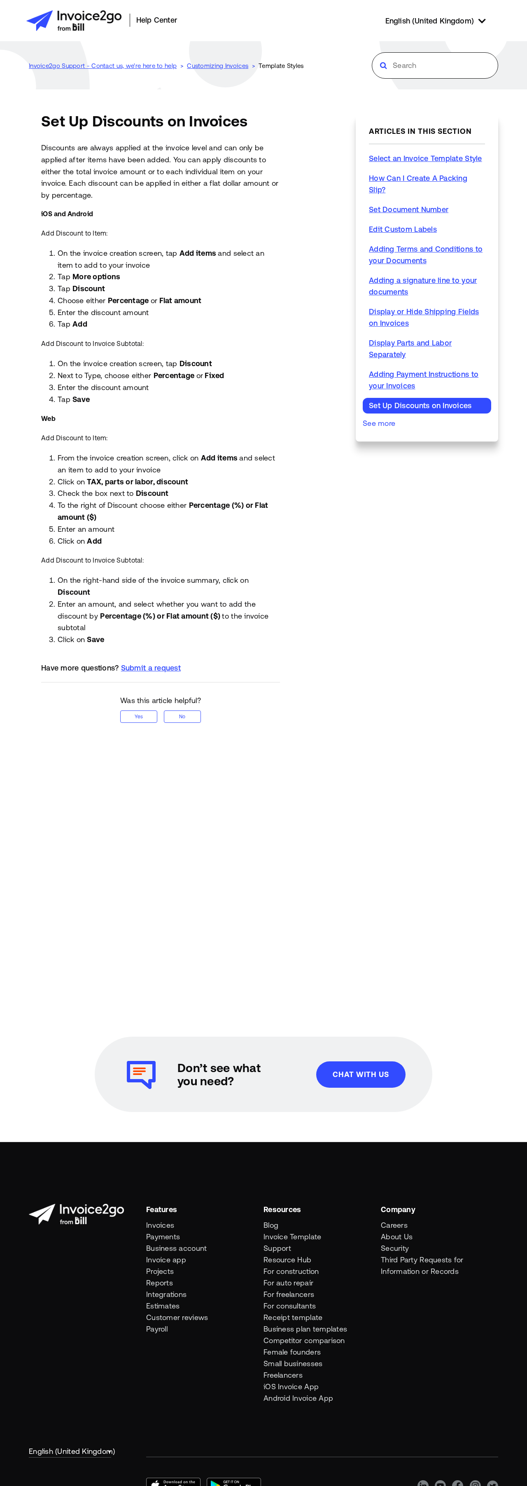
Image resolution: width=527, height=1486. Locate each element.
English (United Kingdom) (70, 1451)
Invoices (160, 1225)
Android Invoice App (298, 1398)
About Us (397, 1236)
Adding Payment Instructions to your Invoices (423, 380)
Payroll (157, 1329)
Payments (163, 1236)
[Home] (73, 20)
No (182, 717)
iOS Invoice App (291, 1386)
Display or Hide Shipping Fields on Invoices (424, 317)
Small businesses (293, 1363)
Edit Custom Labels (403, 229)
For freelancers (289, 1294)
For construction (291, 1271)
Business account (176, 1248)
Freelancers (283, 1375)
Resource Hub (287, 1259)
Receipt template (293, 1317)
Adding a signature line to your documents (423, 286)
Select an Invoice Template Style (425, 158)
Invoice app (166, 1259)
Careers (394, 1225)
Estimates (163, 1305)
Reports (159, 1282)
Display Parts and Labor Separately (410, 349)
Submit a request (151, 668)
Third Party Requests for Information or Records (422, 1265)
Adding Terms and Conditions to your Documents (426, 255)
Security (395, 1248)
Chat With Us (361, 1074)
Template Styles (281, 65)
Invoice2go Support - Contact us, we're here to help (103, 65)
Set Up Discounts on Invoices (420, 405)
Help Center (156, 20)
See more (379, 423)
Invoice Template (292, 1236)
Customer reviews (177, 1317)
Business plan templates (305, 1329)
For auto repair (288, 1282)
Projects (160, 1271)
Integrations (166, 1294)
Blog (271, 1225)
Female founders (292, 1352)
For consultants (290, 1305)
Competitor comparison (304, 1340)
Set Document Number (408, 209)
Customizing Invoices (217, 65)
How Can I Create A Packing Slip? (418, 184)
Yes (139, 717)
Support (277, 1248)
